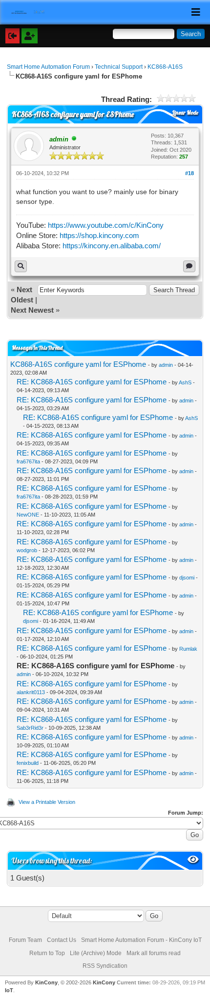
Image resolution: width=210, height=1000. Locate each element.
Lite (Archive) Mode (96, 953)
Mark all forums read (153, 953)
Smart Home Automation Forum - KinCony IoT (141, 940)
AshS (185, 382)
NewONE (28, 515)
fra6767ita (28, 461)
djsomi (186, 577)
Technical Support (119, 66)
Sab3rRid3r (30, 728)
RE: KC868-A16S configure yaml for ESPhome (92, 382)
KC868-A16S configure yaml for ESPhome (78, 364)
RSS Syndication (105, 965)
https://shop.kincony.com (99, 235)
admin (166, 365)
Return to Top (47, 953)
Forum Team (25, 940)
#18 (189, 173)
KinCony (46, 982)
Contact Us (61, 940)
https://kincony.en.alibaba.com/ (112, 245)
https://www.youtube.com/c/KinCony (106, 225)
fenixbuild (28, 763)
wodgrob (27, 550)
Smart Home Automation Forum (48, 66)
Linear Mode (185, 112)
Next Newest (32, 310)
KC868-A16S (165, 66)
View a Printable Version (47, 802)
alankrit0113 (31, 692)
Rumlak (188, 649)
